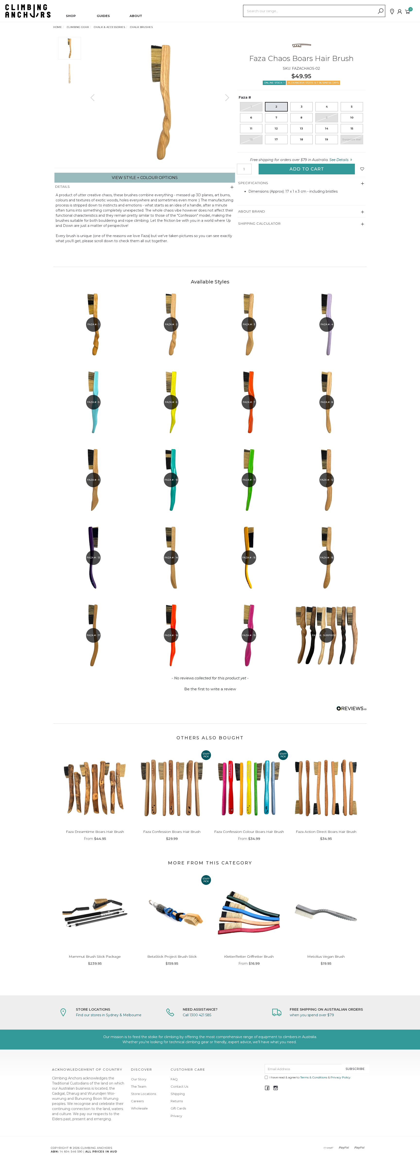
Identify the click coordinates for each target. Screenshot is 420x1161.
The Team (138, 1086)
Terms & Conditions (313, 1077)
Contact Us (179, 1086)
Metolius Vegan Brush (326, 956)
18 (301, 139)
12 (276, 128)
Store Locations (143, 1094)
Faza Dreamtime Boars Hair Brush (95, 831)
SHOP (71, 16)
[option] (159, 102)
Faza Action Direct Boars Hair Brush (326, 831)
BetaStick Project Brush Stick (172, 956)
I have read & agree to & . (310, 1077)
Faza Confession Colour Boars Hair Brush (249, 831)
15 (351, 128)
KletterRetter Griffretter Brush (249, 956)
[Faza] (301, 45)
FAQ (174, 1079)
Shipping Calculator (259, 223)
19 (326, 139)
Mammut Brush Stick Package (95, 956)
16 (251, 139)
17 (276, 139)
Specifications (253, 183)
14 (326, 128)
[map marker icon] (392, 12)
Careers (137, 1101)
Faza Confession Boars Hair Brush (172, 831)
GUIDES (103, 16)
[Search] (380, 11)
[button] (210, 688)
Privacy (176, 1116)
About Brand (251, 211)
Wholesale (139, 1108)
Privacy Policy (340, 1077)
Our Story (138, 1079)
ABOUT (136, 16)
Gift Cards (178, 1108)
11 (251, 128)
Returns (177, 1101)
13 (301, 128)
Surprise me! (351, 139)
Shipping (178, 1094)
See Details (339, 160)
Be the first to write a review (210, 689)
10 (351, 117)
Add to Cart (306, 169)
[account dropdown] (399, 12)
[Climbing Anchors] (28, 11)
